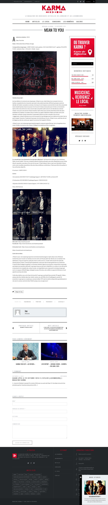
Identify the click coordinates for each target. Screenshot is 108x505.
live (32, 484)
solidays (36, 491)
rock (45, 489)
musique (34, 486)
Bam (26, 474)
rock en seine (23, 491)
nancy (39, 486)
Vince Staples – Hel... (78, 82)
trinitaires (33, 493)
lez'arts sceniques (26, 484)
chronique (33, 477)
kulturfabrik (44, 481)
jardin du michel (36, 481)
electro (36, 479)
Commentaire (16, 424)
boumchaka (38, 474)
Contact (57, 475)
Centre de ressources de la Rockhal (21, 477)
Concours (56, 22)
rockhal (30, 491)
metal (24, 486)
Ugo (26, 311)
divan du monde (23, 479)
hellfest (15, 481)
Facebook (27, 301)
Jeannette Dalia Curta (26, 326)
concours (15, 479)
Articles (36, 22)
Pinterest (49, 301)
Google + (61, 301)
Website (27, 313)
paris (32, 489)
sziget (21, 493)
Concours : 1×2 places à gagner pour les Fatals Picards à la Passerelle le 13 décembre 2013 (53, 328)
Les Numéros (68, 22)
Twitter (38, 301)
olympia (27, 489)
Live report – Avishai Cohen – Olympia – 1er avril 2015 (53, 365)
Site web (15, 416)
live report (37, 484)
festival (41, 479)
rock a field (15, 491)
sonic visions (42, 491)
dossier (30, 479)
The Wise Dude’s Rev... (78, 75)
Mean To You (19, 291)
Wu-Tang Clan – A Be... (78, 78)
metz (28, 486)
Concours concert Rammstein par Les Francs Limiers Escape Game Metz (86, 469)
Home (28, 22)
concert (44, 477)
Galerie (79, 22)
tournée (27, 493)
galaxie (46, 479)
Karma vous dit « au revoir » (25, 364)
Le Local (46, 22)
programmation (38, 489)
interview (28, 481)
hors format (21, 481)
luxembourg (44, 484)
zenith (38, 493)
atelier (14, 474)
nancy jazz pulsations (18, 489)
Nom (14, 401)
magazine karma (17, 486)
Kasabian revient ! (95, 496)
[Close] (80, 477)
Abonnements (59, 458)
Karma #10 (81, 463)
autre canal (20, 474)
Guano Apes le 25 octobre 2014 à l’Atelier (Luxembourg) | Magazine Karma (37, 379)
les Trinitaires (16, 484)
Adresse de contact (19, 408)
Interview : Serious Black (84, 474)
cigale (39, 477)
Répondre (64, 376)
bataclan (31, 474)
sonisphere (15, 493)
